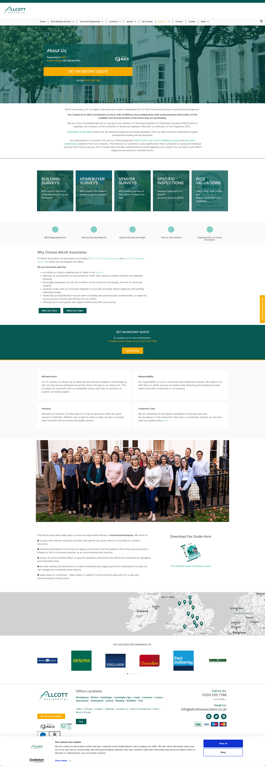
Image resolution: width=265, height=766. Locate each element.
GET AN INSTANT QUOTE (88, 71)
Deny (223, 752)
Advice (130, 21)
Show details (61, 760)
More (203, 21)
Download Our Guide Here (190, 536)
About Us (162, 21)
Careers (191, 21)
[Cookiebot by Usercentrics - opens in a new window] (37, 761)
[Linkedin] (223, 716)
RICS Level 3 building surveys (103, 258)
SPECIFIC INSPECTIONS (170, 181)
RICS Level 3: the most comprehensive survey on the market (54, 194)
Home (42, 21)
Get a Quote (147, 21)
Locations (113, 21)
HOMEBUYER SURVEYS (92, 181)
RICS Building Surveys (61, 21)
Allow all (223, 743)
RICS (63, 57)
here (165, 420)
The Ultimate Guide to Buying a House (190, 566)
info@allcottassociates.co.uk (123, 341)
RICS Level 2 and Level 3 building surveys (156, 140)
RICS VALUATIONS (208, 181)
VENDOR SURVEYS (128, 181)
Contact (179, 21)
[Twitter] (216, 716)
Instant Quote (54, 60)
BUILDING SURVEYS (50, 181)
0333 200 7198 (92, 80)
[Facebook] (209, 716)
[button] (261, 21)
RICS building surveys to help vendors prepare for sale (132, 194)
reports (100, 272)
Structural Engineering (90, 21)
